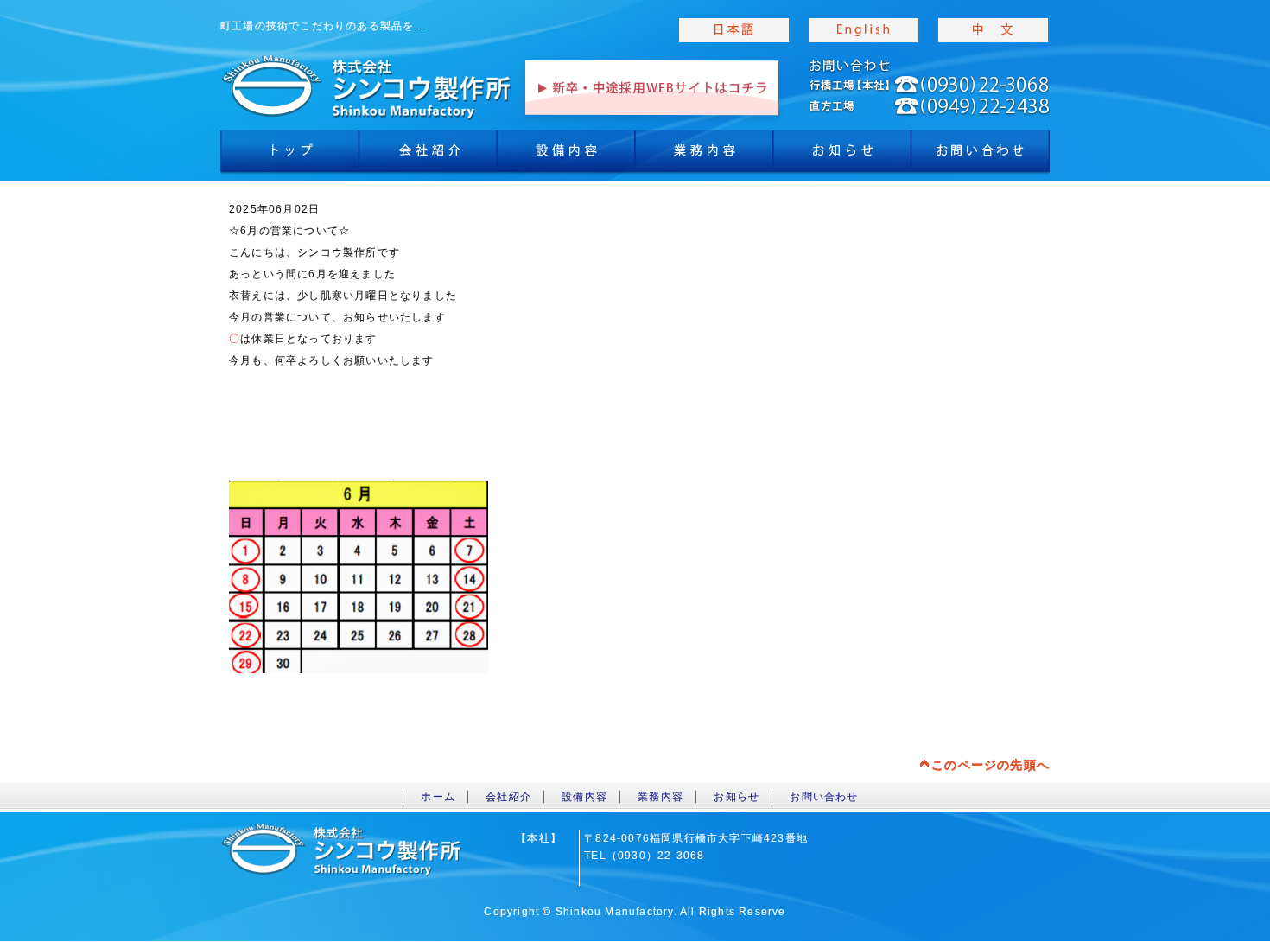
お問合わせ (980, 155)
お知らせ (842, 155)
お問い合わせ (824, 797)
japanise (734, 30)
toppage (367, 86)
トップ (289, 155)
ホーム (438, 797)
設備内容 (566, 155)
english (864, 30)
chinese (993, 30)
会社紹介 (428, 155)
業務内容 (704, 155)
